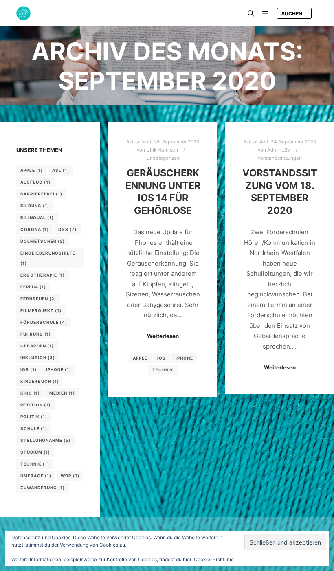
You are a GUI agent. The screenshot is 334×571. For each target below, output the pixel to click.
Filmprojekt (41, 310)
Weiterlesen (163, 336)
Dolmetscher (42, 241)
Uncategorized (163, 158)
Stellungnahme (45, 440)
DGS (67, 229)
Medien (62, 393)
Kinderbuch (39, 381)
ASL (60, 170)
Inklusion (37, 357)
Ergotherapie (42, 274)
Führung (35, 334)
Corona (34, 229)
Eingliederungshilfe (47, 258)
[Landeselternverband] (23, 13)
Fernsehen (38, 298)
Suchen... (294, 14)
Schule (33, 428)
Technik (163, 369)
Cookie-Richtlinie (214, 559)
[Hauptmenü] (265, 13)
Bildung (34, 205)
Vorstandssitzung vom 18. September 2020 (279, 191)
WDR (70, 475)
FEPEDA (33, 286)
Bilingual (37, 217)
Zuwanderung (42, 487)
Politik (33, 416)
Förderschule (43, 322)
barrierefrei (41, 193)
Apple (140, 358)
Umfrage (35, 475)
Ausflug (35, 182)
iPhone (184, 358)
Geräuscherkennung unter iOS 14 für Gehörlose (162, 191)
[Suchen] (251, 13)
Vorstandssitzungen (279, 158)
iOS (161, 358)
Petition (35, 404)
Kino (30, 393)
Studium (35, 452)
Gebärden (37, 345)
